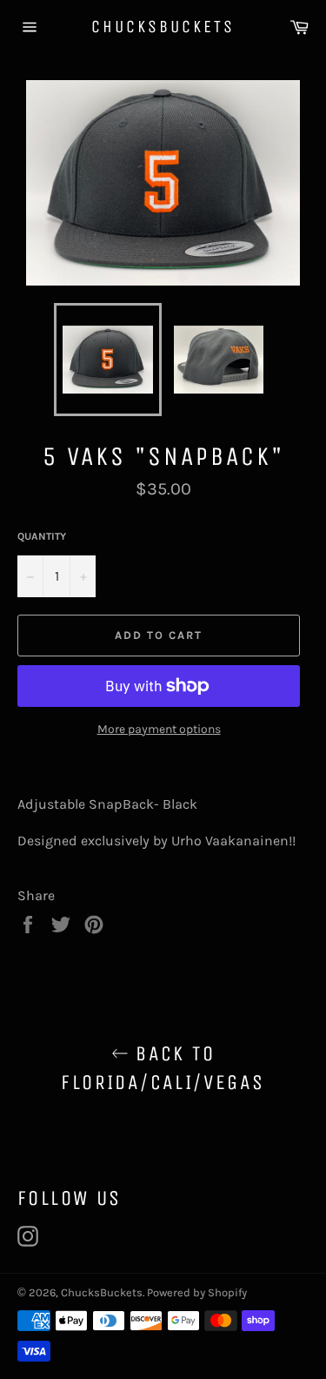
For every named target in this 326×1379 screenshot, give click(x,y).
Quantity (41, 536)
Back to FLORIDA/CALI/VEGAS (162, 1067)
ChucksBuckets (163, 27)
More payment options (159, 729)
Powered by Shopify (197, 1292)
